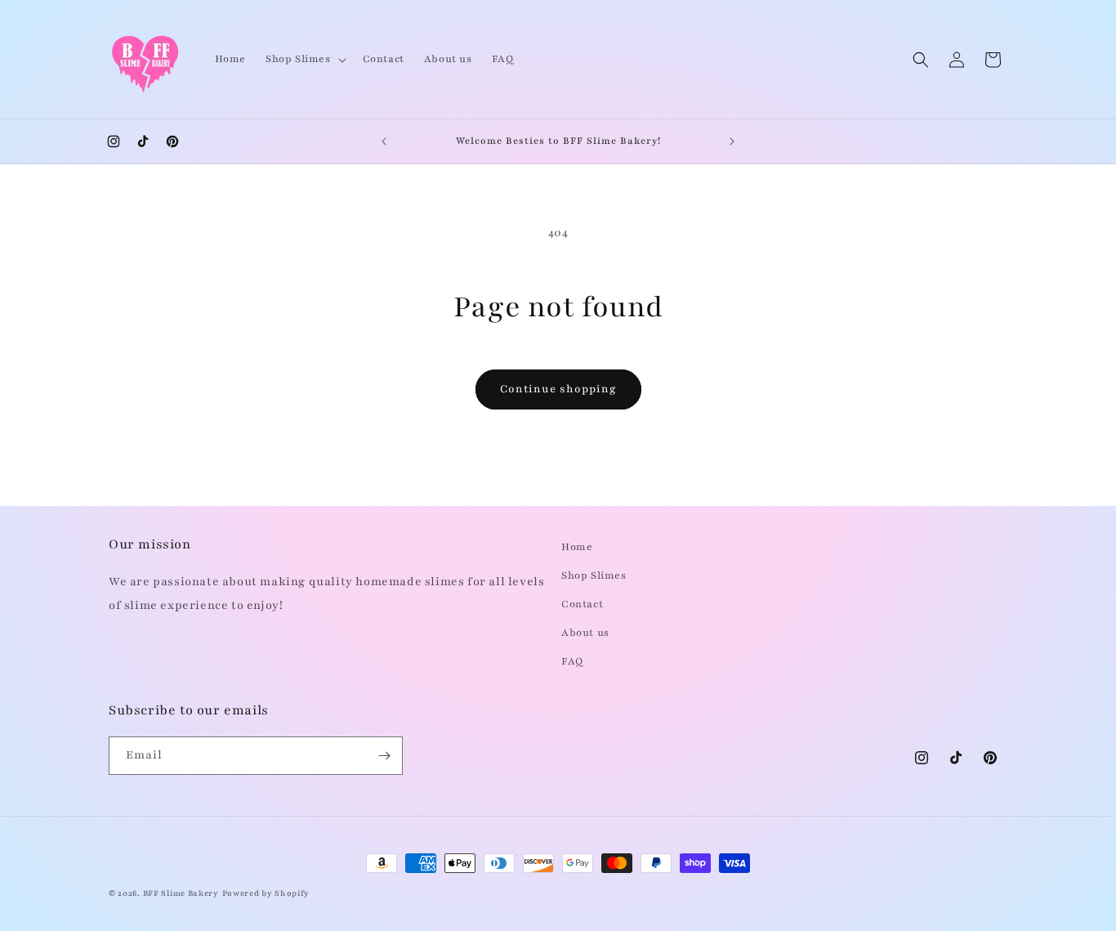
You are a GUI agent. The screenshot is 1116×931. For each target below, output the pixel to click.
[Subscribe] (384, 755)
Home (576, 546)
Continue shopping (558, 389)
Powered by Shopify (266, 893)
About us (585, 632)
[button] (304, 59)
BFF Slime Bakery (181, 893)
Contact (582, 604)
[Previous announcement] (384, 141)
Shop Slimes (594, 575)
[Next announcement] (732, 141)
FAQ (572, 661)
